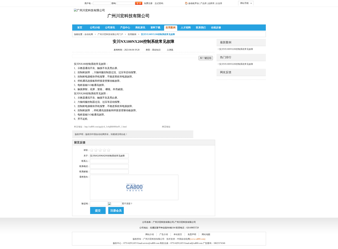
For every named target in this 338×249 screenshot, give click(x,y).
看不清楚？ (127, 203)
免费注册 (148, 3)
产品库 (203, 3)
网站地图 (206, 234)
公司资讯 (110, 27)
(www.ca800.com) (197, 239)
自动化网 (88, 34)
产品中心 (125, 27)
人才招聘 (186, 27)
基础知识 (156, 50)
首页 (79, 27)
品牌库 (211, 3)
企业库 (219, 3)
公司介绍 (95, 27)
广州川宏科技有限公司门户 (110, 34)
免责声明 (192, 234)
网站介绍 (149, 234)
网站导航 (244, 3)
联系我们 (201, 27)
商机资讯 (140, 27)
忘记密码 (159, 3)
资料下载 (155, 27)
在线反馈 (216, 27)
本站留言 (178, 234)
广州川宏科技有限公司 (128, 15)
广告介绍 (163, 234)
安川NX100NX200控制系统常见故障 (236, 49)
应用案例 (171, 27)
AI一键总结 (205, 58)
